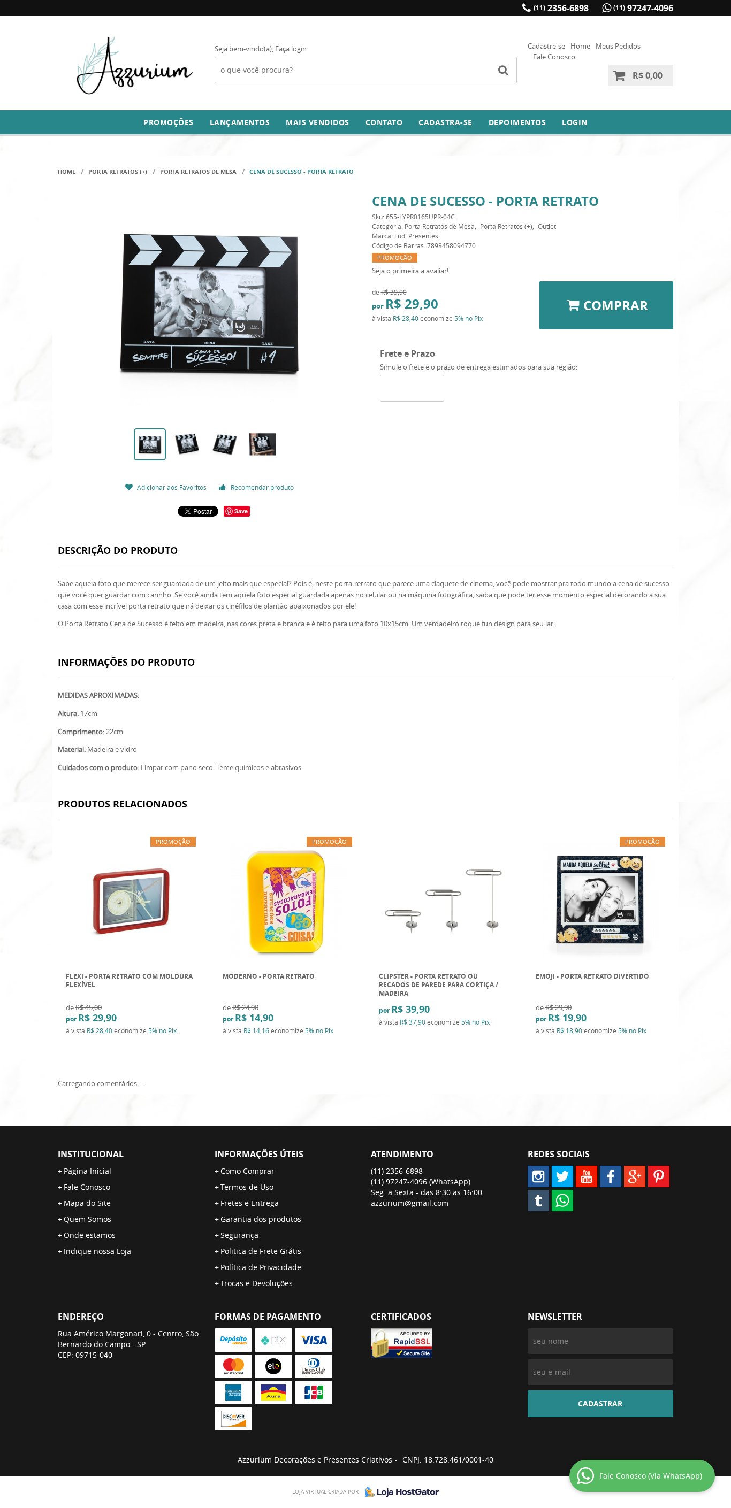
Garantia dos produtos (260, 1219)
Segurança (239, 1235)
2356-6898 (561, 8)
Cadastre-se (546, 46)
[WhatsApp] (562, 1200)
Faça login (291, 48)
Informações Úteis (259, 1154)
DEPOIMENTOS (517, 122)
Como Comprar (247, 1171)
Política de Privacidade (260, 1267)
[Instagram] (538, 1176)
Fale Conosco (554, 56)
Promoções (168, 122)
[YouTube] (586, 1176)
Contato (384, 122)
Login (575, 122)
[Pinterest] (658, 1176)
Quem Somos (87, 1219)
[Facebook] (610, 1176)
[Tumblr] (538, 1200)
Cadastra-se (445, 122)
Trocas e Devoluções (256, 1283)
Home (580, 46)
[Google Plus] (634, 1176)
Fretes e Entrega (249, 1203)
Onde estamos (90, 1235)
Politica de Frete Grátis (260, 1251)
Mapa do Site (87, 1203)
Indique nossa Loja (97, 1251)
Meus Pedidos (618, 46)
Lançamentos (240, 122)
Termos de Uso (246, 1187)
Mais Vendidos (317, 122)
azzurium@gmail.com (409, 1203)
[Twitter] (562, 1176)
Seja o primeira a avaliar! (410, 270)
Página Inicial (87, 1171)
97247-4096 (643, 8)
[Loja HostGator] (399, 1492)
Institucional (91, 1154)
